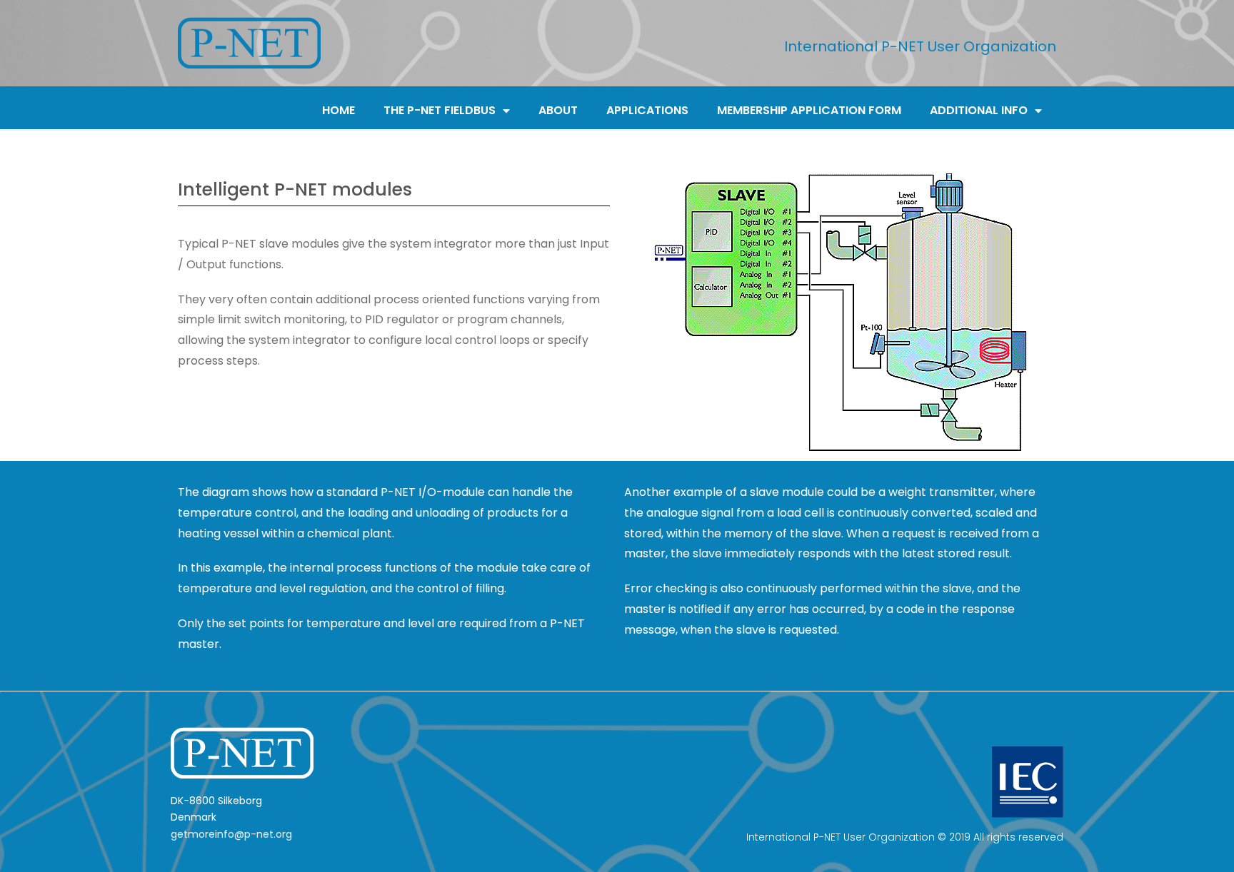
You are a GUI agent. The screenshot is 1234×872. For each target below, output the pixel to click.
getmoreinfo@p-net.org (231, 834)
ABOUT (558, 110)
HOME (338, 110)
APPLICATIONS (647, 110)
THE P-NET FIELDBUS (439, 110)
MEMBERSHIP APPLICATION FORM (809, 110)
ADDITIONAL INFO (979, 110)
